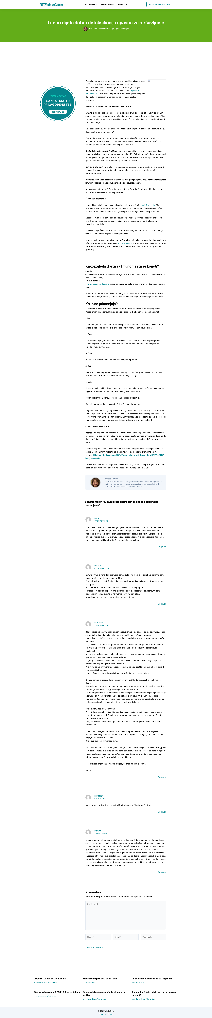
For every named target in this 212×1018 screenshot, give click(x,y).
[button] (159, 4)
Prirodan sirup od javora (98, 284)
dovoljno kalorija (124, 243)
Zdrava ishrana (107, 4)
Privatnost (102, 1014)
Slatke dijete (150, 999)
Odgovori (162, 547)
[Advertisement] (106, 58)
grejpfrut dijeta (148, 205)
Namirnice (122, 4)
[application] (96, 4)
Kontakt (110, 1014)
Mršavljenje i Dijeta (112, 28)
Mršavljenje (90, 4)
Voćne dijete (124, 28)
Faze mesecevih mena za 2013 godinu (152, 978)
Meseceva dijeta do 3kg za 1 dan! (100, 978)
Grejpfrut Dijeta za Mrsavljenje (50, 978)
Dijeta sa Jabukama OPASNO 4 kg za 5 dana (57, 992)
